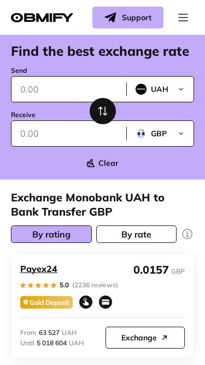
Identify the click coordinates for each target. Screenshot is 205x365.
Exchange (139, 338)
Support (136, 17)
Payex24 (38, 268)
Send (19, 70)
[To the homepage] (42, 18)
